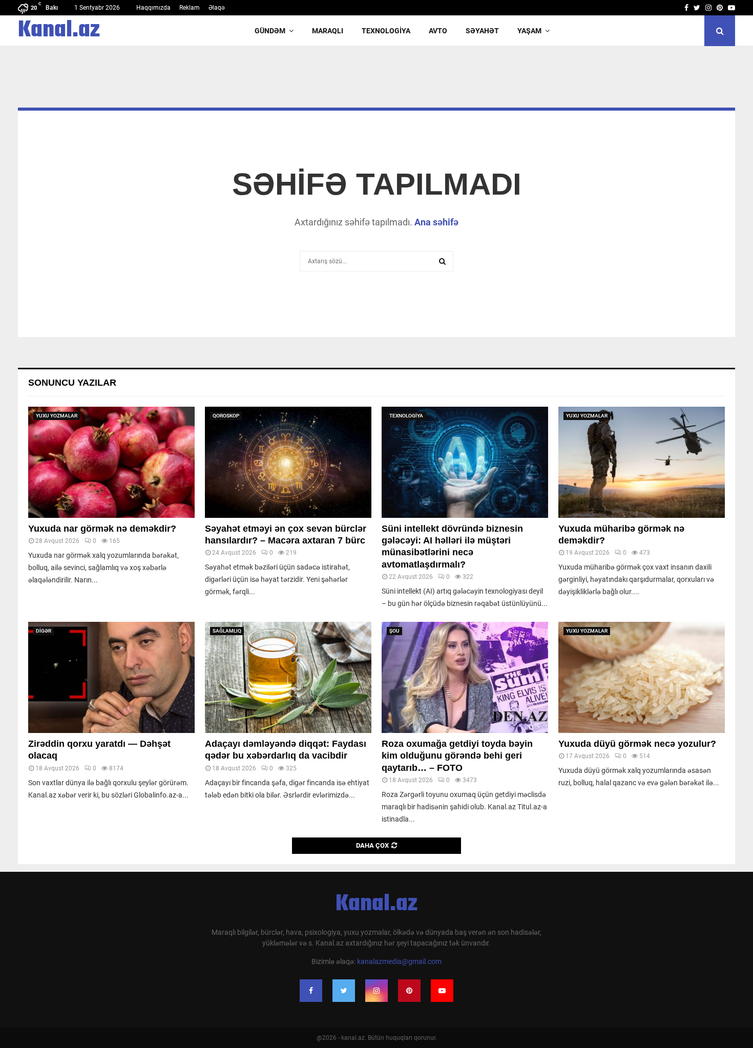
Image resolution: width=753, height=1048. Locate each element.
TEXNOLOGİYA (386, 31)
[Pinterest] (409, 990)
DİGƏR (43, 631)
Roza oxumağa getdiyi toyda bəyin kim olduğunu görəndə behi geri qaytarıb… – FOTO (457, 756)
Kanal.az (59, 30)
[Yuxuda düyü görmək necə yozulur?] (641, 677)
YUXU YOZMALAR (56, 415)
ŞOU (394, 631)
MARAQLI (327, 31)
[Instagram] (376, 990)
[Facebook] (311, 990)
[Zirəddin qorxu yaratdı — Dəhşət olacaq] (111, 677)
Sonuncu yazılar (72, 383)
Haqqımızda (153, 7)
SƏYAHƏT (482, 31)
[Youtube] (442, 990)
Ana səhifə (436, 222)
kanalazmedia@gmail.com (399, 961)
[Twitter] (343, 990)
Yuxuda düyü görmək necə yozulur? (637, 744)
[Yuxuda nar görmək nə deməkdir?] (111, 462)
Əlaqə (216, 7)
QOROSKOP (226, 415)
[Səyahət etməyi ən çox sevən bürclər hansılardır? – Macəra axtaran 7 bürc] (288, 462)
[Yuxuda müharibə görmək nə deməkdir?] (641, 462)
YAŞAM (529, 31)
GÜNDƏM (270, 31)
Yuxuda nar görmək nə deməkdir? (102, 528)
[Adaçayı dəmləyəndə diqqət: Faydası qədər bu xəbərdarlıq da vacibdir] (288, 677)
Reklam (189, 7)
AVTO (438, 31)
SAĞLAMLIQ (227, 631)
